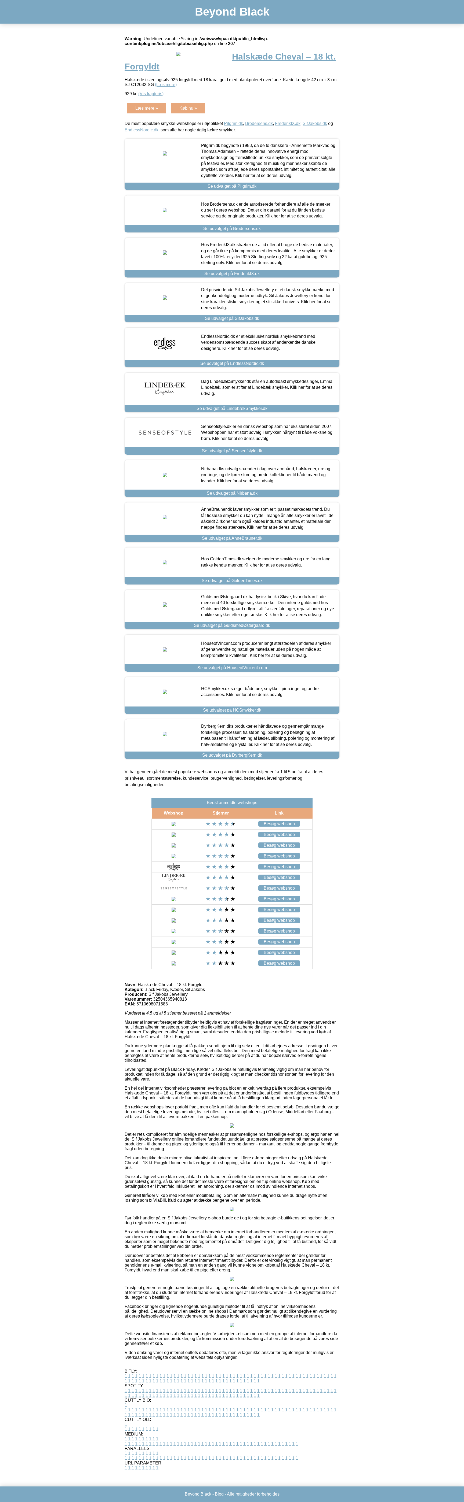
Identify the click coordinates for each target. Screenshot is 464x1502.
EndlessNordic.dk (141, 130)
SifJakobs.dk (315, 123)
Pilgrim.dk (233, 123)
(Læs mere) (166, 84)
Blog (219, 1494)
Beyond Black (232, 11)
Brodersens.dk (259, 123)
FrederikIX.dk (287, 123)
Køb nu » (188, 108)
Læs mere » (146, 108)
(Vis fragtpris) (151, 93)
